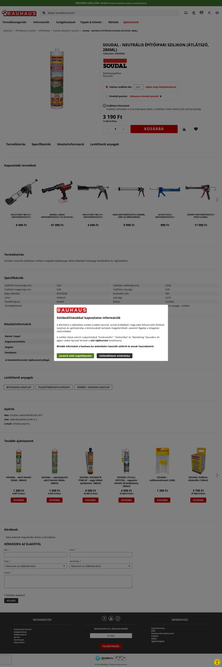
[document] (111, 333)
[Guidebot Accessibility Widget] (217, 662)
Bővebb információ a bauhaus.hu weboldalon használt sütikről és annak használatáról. (105, 346)
